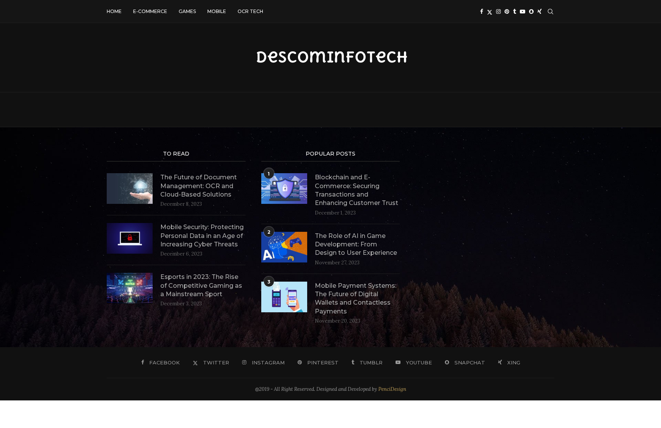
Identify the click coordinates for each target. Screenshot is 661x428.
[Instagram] (498, 11)
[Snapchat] (531, 11)
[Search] (550, 11)
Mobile (216, 11)
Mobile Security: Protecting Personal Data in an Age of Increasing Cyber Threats (202, 235)
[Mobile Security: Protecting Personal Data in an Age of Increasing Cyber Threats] (130, 238)
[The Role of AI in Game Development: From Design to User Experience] (284, 247)
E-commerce (150, 11)
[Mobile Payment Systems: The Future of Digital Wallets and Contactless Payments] (284, 297)
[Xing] (539, 11)
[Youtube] (522, 11)
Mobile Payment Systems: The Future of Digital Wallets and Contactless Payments (355, 298)
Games (187, 11)
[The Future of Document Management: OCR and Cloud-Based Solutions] (130, 188)
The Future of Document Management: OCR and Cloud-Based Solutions (198, 186)
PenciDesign (392, 389)
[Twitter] (489, 11)
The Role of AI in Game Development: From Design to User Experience (356, 244)
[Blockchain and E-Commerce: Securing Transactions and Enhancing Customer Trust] (284, 188)
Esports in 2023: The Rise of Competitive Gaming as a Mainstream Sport (201, 285)
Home (114, 11)
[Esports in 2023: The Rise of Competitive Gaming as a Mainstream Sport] (130, 288)
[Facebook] (481, 11)
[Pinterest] (507, 11)
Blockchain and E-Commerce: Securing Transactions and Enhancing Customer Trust (356, 190)
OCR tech (250, 11)
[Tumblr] (514, 11)
